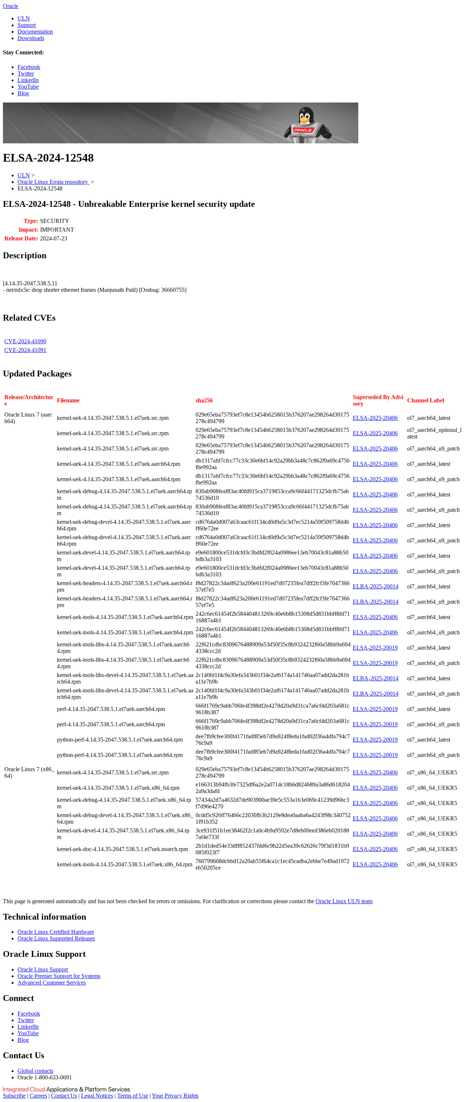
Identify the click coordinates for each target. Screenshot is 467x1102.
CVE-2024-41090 (25, 341)
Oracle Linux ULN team (344, 901)
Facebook (29, 67)
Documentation (35, 31)
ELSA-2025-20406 (375, 418)
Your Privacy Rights (175, 1096)
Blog (23, 93)
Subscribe (14, 1096)
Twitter (26, 73)
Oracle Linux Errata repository (53, 182)
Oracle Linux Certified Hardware (56, 932)
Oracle (10, 6)
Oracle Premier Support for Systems (59, 976)
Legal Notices (97, 1096)
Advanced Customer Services (52, 982)
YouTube (28, 87)
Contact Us (64, 1096)
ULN (24, 18)
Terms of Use (132, 1096)
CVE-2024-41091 (25, 350)
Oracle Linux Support (43, 969)
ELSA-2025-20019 (375, 648)
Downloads (31, 38)
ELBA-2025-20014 (375, 586)
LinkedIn (28, 80)
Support (27, 25)
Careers (38, 1096)
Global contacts (35, 1071)
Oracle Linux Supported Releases (56, 938)
